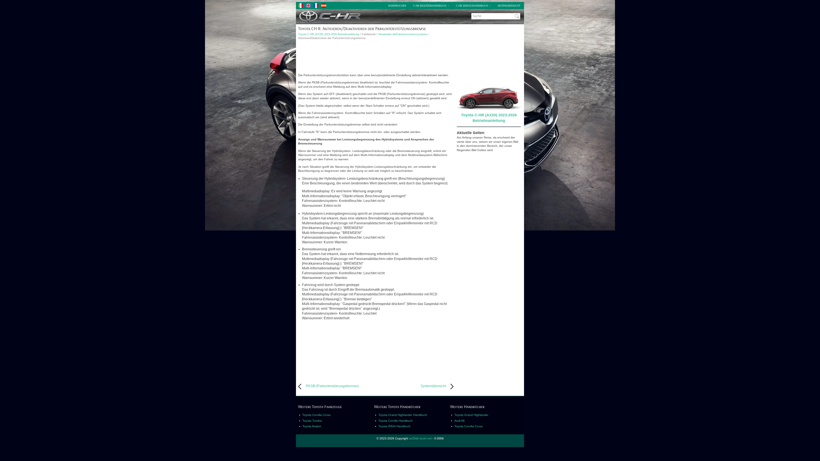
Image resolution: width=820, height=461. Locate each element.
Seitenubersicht (509, 5)
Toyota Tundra (312, 420)
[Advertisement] (376, 57)
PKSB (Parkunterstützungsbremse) (332, 386)
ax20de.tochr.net (420, 438)
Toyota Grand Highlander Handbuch (402, 415)
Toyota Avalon (311, 426)
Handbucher (397, 5)
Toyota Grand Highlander (471, 415)
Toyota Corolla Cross (316, 415)
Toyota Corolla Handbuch (395, 420)
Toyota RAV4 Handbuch (394, 426)
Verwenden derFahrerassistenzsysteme (402, 34)
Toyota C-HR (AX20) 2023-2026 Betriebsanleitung (328, 34)
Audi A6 (459, 420)
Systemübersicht (433, 386)
